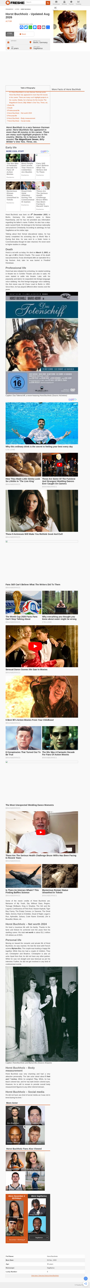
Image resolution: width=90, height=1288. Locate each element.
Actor (9, 21)
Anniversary (56, 4)
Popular (71, 4)
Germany (43, 42)
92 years (15, 48)
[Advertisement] (45, 68)
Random (55, 10)
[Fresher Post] (15, 3)
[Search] (48, 3)
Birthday (64, 4)
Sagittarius (38, 48)
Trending (78, 4)
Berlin (35, 42)
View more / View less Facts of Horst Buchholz (45, 1275)
